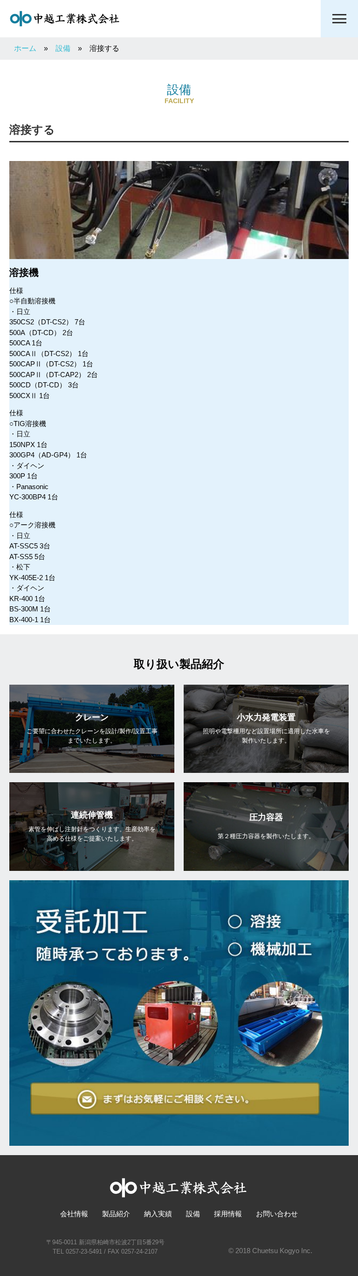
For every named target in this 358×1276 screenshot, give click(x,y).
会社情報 (74, 1214)
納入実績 (158, 1214)
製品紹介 (116, 1214)
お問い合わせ (277, 1214)
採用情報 (228, 1214)
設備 (193, 1214)
